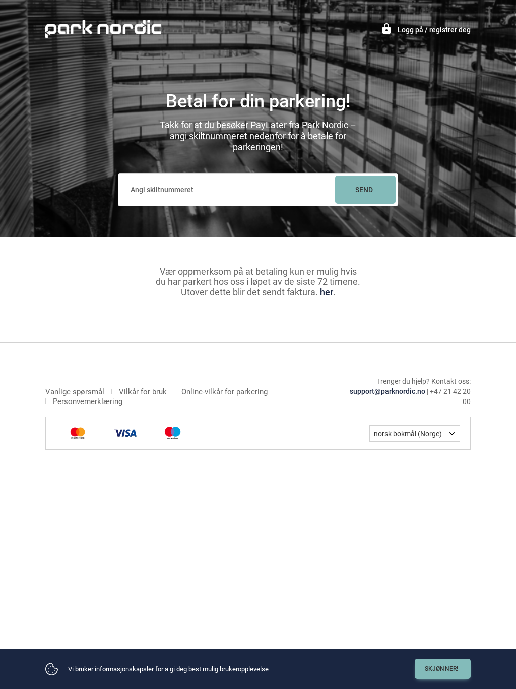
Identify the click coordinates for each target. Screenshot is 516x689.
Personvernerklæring (87, 401)
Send (364, 190)
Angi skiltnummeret (162, 190)
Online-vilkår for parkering (224, 392)
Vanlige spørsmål (74, 392)
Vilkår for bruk (143, 392)
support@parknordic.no (387, 391)
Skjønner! (442, 668)
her (326, 291)
